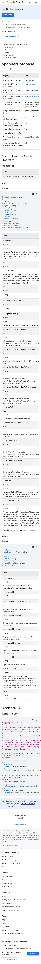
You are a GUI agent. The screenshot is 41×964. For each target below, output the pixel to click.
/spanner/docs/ (29, 84)
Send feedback (10, 36)
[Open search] (25, 2)
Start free (8, 15)
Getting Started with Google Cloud (13, 900)
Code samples (7, 903)
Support (4, 880)
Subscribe (34, 954)
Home (4, 22)
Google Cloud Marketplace (11, 863)
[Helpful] (15, 31)
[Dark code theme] (33, 194)
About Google (6, 942)
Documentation (13, 22)
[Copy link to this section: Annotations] (16, 166)
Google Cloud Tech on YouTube (12, 934)
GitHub (4, 896)
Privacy (15, 942)
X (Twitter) (5, 927)
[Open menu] (3, 2)
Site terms (24, 942)
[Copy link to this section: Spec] (9, 183)
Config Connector (15, 9)
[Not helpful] (18, 31)
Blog (3, 920)
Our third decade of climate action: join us (17, 949)
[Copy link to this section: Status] (10, 536)
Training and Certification (10, 910)
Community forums (8, 876)
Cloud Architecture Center (11, 907)
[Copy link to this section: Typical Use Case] (21, 714)
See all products (7, 856)
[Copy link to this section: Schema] (10, 188)
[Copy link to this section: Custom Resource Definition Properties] (16, 160)
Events (4, 923)
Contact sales (6, 867)
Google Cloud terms (10, 945)
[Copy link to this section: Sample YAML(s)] (23, 708)
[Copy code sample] (36, 194)
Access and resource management (16, 24)
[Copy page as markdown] (11, 69)
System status (7, 887)
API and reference (24, 27)
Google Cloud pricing (9, 860)
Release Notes (7, 883)
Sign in (35, 2)
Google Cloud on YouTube (10, 930)
